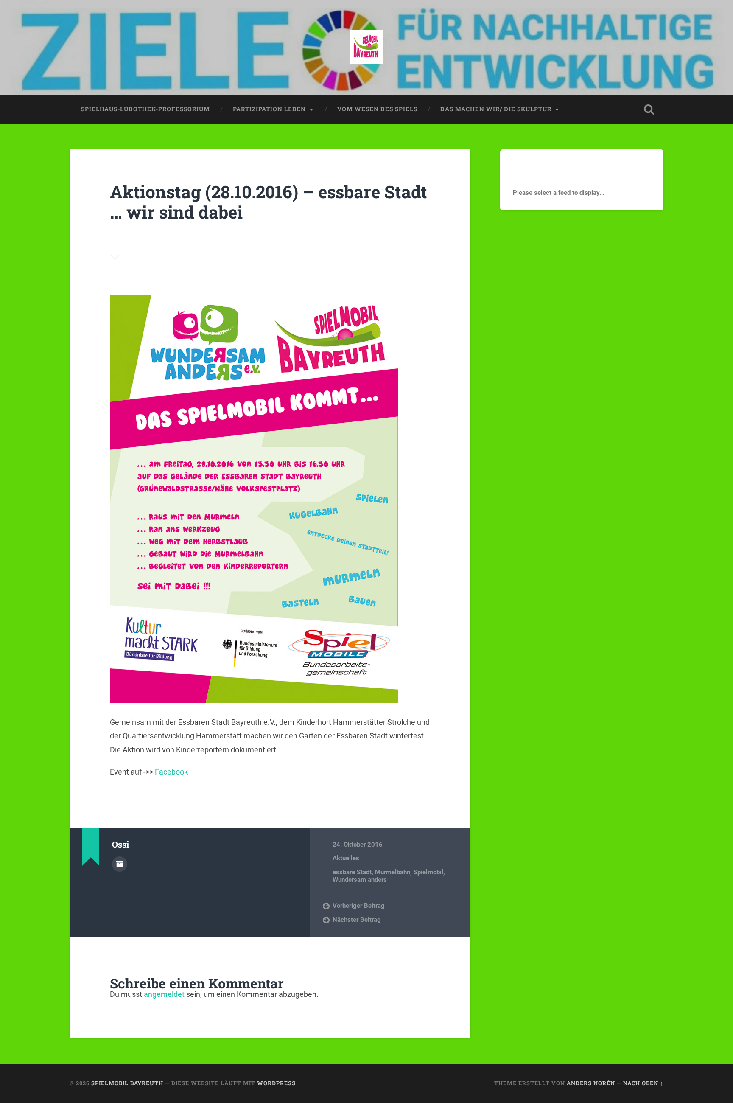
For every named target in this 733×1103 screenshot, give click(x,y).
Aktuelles (346, 858)
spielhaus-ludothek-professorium (145, 109)
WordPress (276, 1083)
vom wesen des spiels (377, 109)
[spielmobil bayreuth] (366, 47)
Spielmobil (428, 872)
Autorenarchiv (119, 864)
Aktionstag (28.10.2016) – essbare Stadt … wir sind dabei (268, 202)
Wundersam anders (360, 880)
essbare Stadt (352, 872)
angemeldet (164, 994)
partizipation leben (269, 109)
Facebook (171, 771)
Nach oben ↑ (643, 1083)
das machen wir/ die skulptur (495, 109)
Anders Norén (591, 1083)
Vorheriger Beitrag (359, 905)
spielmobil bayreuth (127, 1083)
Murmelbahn (392, 872)
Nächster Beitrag (357, 919)
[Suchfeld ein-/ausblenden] (649, 109)
